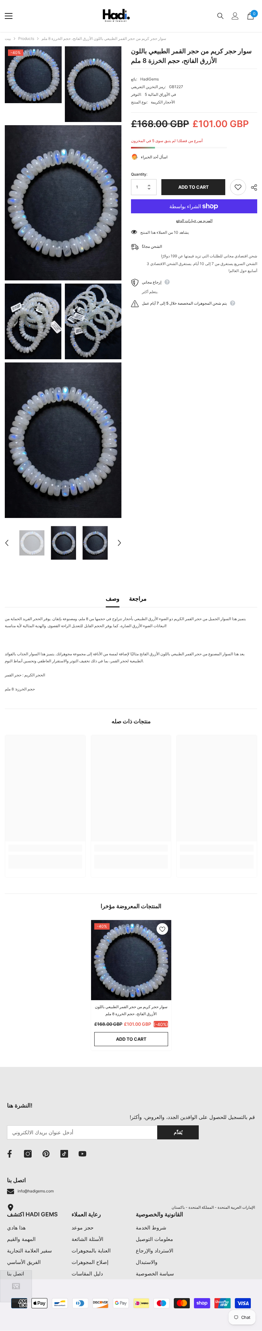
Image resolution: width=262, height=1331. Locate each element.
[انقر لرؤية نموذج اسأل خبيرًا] (16, 1286)
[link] (45, 848)
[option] (32, 543)
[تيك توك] (64, 1153)
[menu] (8, 16)
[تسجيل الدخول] (235, 15)
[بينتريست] (46, 1153)
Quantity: (139, 174)
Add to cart (193, 187)
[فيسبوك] (9, 1153)
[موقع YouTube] (82, 1153)
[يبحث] (220, 16)
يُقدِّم (178, 1132)
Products (26, 38)
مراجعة (138, 598)
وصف (112, 598)
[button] (7, 543)
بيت (8, 38)
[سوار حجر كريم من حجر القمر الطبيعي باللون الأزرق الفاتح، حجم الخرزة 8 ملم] (131, 960)
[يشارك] (251, 187)
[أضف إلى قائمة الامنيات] (238, 187)
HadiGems (149, 79)
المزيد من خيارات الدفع (194, 220)
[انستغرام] (28, 1153)
